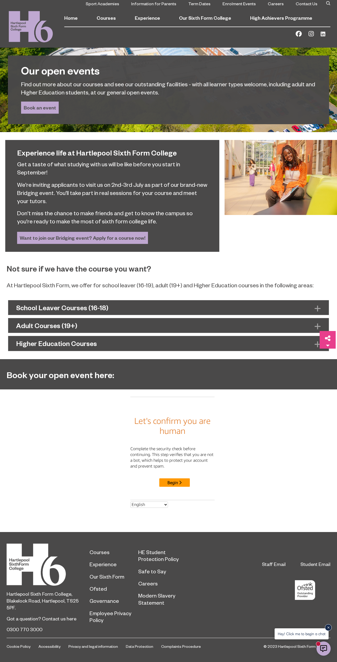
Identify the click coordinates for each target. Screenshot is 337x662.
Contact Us (306, 3)
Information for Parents (153, 3)
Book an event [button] (40, 107)
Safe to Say (152, 571)
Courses (106, 18)
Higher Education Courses (56, 343)
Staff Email (274, 564)
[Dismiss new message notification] (328, 627)
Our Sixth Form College (205, 18)
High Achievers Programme (281, 18)
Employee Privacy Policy (110, 616)
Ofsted (98, 588)
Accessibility (49, 646)
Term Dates (199, 3)
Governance (104, 601)
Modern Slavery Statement (156, 598)
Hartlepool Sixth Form (44, 565)
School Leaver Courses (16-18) (62, 307)
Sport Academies (102, 3)
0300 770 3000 (24, 629)
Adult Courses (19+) (46, 325)
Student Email (315, 564)
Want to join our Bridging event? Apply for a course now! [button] (82, 238)
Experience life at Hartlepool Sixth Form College (97, 152)
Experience (147, 18)
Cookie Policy (19, 646)
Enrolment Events (239, 3)
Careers (276, 3)
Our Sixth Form (107, 576)
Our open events (60, 70)
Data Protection (139, 646)
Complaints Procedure (181, 646)
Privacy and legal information (93, 646)
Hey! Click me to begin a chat (301, 633)
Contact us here (59, 618)
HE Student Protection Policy (158, 555)
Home (71, 18)
